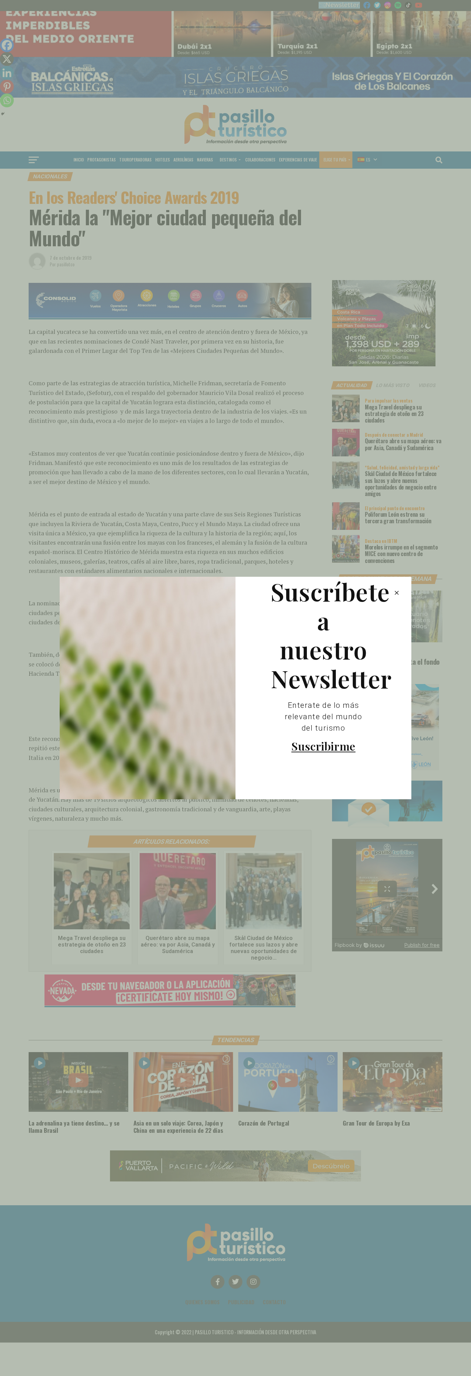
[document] (235, 688)
